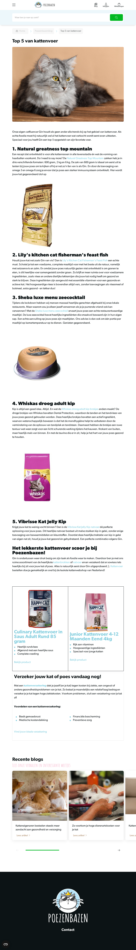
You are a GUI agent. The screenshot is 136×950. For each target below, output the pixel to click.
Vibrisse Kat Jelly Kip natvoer (83, 527)
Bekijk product (22, 662)
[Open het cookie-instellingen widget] (6, 944)
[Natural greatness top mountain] (68, 214)
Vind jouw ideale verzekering (30, 732)
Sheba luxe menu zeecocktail (51, 311)
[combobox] (68, 17)
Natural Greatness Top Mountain (85, 158)
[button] (17, 850)
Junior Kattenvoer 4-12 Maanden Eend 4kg (94, 636)
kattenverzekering (35, 685)
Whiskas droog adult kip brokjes (80, 409)
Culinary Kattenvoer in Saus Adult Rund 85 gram (38, 637)
